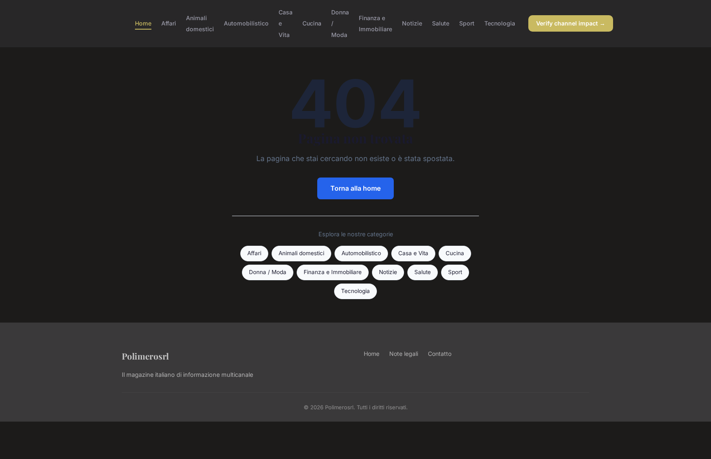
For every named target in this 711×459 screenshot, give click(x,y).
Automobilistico (246, 23)
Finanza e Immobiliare (375, 23)
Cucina (311, 23)
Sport (466, 23)
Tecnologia (499, 23)
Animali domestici (200, 23)
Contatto (439, 353)
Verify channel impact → (570, 23)
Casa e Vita (413, 253)
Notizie (412, 23)
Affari (168, 23)
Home (143, 23)
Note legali (403, 353)
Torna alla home (355, 188)
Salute (440, 23)
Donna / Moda (267, 272)
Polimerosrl (145, 356)
